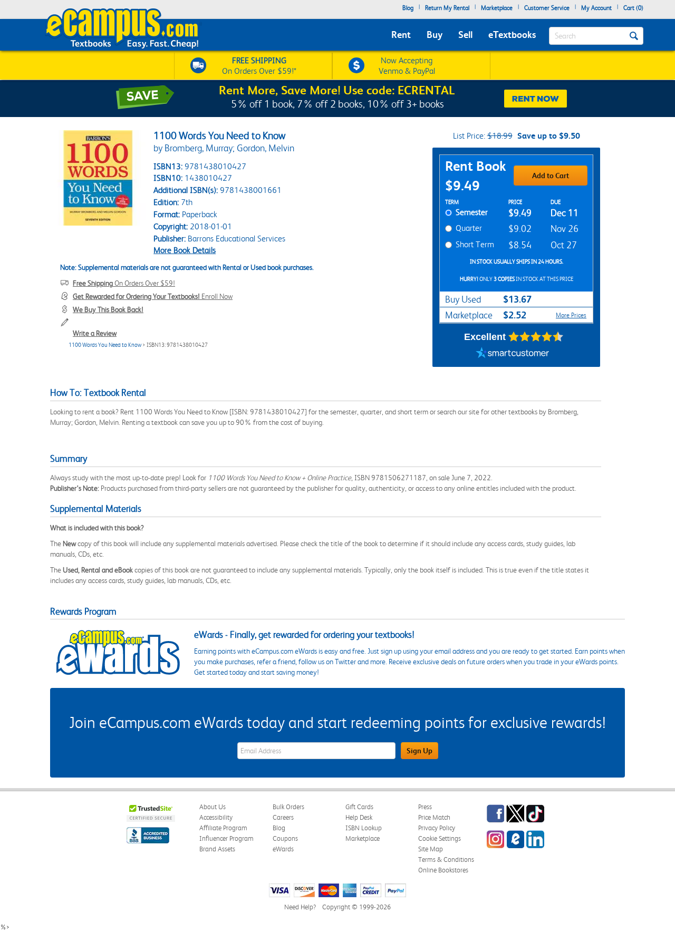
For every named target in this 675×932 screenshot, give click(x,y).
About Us (212, 807)
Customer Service (547, 8)
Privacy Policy (436, 828)
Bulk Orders (288, 807)
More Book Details (184, 250)
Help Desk (358, 817)
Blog (407, 8)
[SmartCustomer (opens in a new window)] (512, 353)
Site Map (430, 849)
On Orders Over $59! (124, 283)
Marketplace (497, 8)
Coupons (285, 838)
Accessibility (216, 817)
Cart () (633, 8)
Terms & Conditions (446, 859)
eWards (283, 849)
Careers (283, 817)
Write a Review (95, 333)
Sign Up (419, 750)
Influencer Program (226, 838)
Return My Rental (447, 8)
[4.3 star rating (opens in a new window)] (536, 337)
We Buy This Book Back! (108, 309)
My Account (596, 8)
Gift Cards (359, 807)
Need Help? (300, 907)
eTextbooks (512, 34)
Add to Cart (550, 175)
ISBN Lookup (363, 828)
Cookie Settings (439, 838)
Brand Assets (217, 849)
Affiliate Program (223, 828)
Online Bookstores (443, 870)
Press (425, 807)
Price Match (434, 817)
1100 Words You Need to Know (105, 345)
